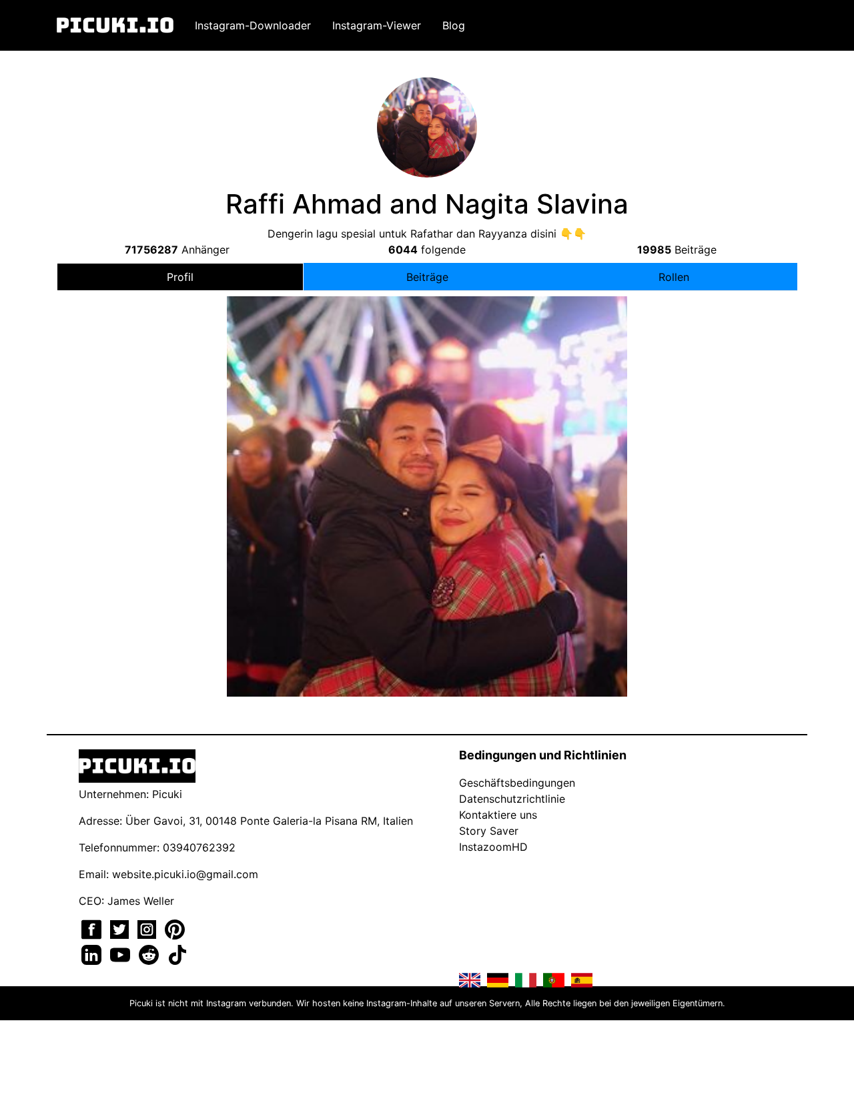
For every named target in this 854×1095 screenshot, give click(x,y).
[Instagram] (148, 928)
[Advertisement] (427, 409)
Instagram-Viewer (376, 25)
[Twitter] (121, 928)
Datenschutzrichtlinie (512, 798)
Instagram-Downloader (253, 25)
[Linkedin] (93, 953)
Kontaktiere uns (498, 814)
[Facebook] (93, 928)
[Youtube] (121, 953)
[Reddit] (150, 953)
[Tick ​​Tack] (177, 953)
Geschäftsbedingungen (517, 782)
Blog (453, 25)
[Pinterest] (174, 928)
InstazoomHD (493, 846)
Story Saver (488, 830)
